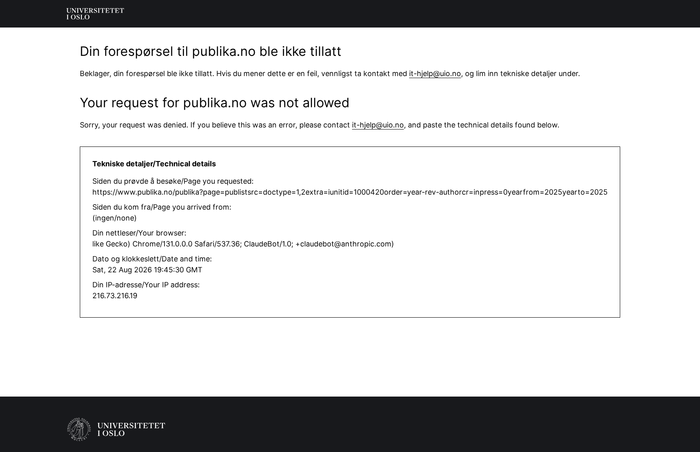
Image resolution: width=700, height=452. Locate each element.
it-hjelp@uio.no (435, 73)
